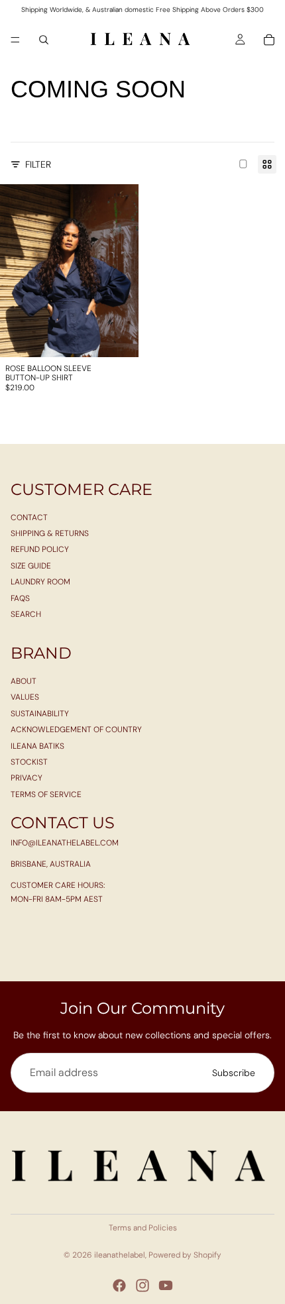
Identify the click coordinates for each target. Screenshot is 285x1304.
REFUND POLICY (40, 550)
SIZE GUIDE (31, 566)
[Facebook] (119, 1285)
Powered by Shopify (184, 1255)
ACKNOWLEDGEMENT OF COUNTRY (76, 729)
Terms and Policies (143, 1227)
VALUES (25, 697)
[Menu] (15, 40)
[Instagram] (142, 1285)
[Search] (43, 39)
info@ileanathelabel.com (65, 843)
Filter (38, 164)
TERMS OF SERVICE (46, 794)
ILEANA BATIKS (37, 746)
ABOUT (23, 681)
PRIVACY (26, 778)
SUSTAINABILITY (40, 713)
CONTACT (29, 517)
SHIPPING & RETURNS (50, 533)
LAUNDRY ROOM (40, 581)
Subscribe (233, 1073)
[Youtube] (166, 1285)
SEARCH (26, 614)
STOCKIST (29, 762)
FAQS (20, 598)
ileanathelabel (119, 1255)
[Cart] (269, 39)
